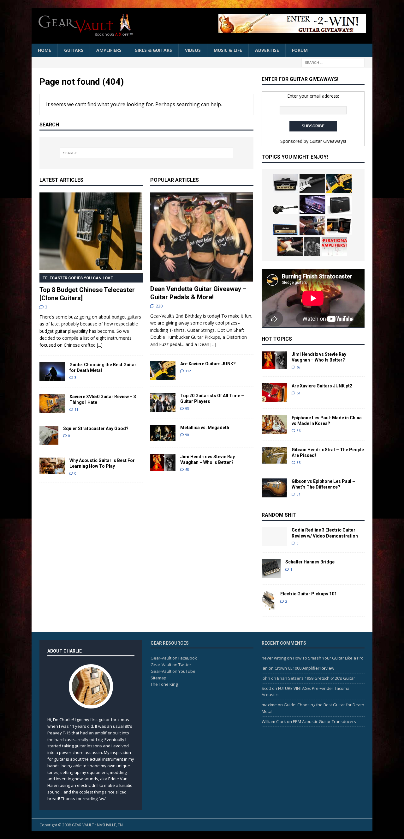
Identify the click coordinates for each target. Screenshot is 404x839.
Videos (193, 50)
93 (187, 408)
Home (44, 50)
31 (298, 494)
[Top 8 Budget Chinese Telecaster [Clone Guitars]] (91, 231)
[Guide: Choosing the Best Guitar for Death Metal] (52, 371)
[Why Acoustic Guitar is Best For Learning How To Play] (52, 466)
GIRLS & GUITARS (153, 50)
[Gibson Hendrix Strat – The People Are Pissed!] (274, 455)
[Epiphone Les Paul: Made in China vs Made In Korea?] (274, 424)
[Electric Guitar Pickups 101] (269, 600)
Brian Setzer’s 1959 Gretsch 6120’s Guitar (316, 678)
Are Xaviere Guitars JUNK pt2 (322, 385)
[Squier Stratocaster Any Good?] (48, 435)
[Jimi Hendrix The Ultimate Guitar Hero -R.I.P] (312, 246)
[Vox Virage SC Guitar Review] (285, 209)
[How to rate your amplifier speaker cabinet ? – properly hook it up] (312, 204)
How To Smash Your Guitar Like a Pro (328, 658)
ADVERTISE (267, 50)
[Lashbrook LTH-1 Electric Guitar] (339, 225)
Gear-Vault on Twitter (171, 664)
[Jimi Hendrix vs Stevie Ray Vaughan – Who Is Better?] (162, 462)
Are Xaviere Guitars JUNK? (208, 363)
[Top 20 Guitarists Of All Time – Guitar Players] (162, 402)
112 (188, 370)
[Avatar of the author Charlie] (91, 702)
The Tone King (164, 684)
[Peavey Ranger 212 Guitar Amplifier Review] (339, 205)
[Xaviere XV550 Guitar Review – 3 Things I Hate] (52, 403)
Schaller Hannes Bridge (310, 561)
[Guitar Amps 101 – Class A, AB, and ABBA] (334, 246)
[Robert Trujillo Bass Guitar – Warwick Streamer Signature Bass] (312, 183)
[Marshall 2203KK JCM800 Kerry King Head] (285, 183)
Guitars (73, 50)
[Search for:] (333, 62)
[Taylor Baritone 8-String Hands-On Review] (312, 225)
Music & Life (228, 50)
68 (187, 469)
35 (298, 462)
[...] (100, 345)
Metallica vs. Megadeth (204, 427)
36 (298, 430)
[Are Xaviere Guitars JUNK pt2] (274, 392)
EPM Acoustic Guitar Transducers (324, 721)
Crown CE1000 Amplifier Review (304, 668)
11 (76, 409)
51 (298, 393)
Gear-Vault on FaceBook (174, 658)
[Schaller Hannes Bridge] (271, 568)
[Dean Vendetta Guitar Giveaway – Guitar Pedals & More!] (257, 23)
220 (159, 306)
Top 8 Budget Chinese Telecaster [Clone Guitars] (87, 289)
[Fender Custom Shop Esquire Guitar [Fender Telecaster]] (290, 246)
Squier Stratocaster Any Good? (95, 428)
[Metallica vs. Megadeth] (162, 433)
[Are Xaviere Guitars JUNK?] (162, 370)
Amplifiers (109, 50)
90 (187, 434)
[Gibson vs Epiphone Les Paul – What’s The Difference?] (274, 487)
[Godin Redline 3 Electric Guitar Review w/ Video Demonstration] (274, 536)
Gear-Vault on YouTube (173, 671)
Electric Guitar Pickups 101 (308, 593)
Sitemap (158, 678)
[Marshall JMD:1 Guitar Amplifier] (285, 229)
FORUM (300, 50)
